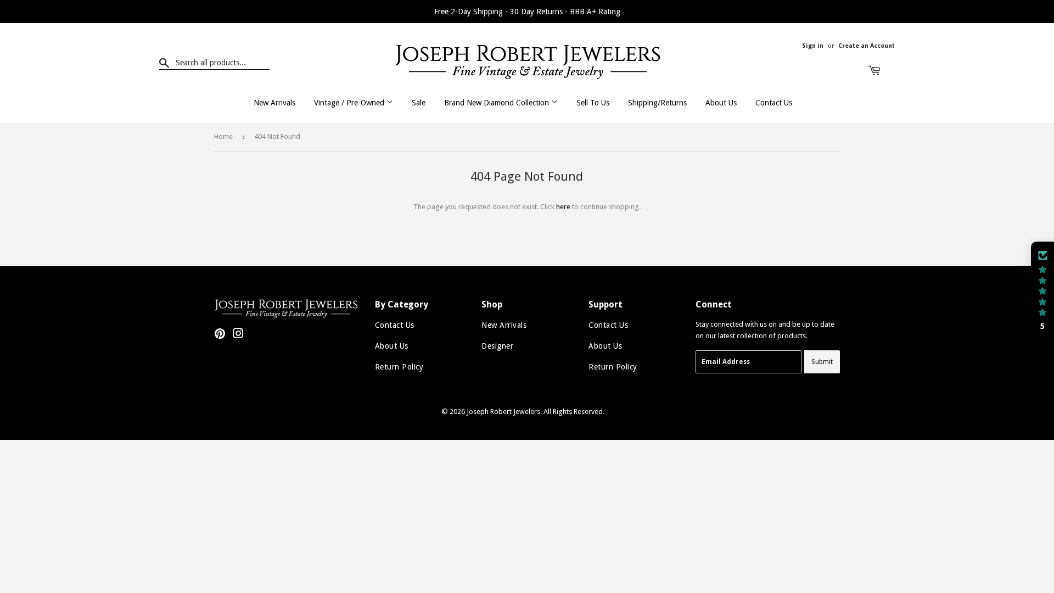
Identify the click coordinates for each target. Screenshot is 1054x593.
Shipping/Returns (657, 102)
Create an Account (866, 45)
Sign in (812, 45)
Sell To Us (592, 102)
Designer (497, 346)
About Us (721, 102)
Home (223, 136)
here (563, 207)
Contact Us (773, 102)
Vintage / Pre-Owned (350, 102)
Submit (822, 362)
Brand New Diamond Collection (497, 102)
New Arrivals (274, 102)
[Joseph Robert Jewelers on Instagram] (238, 335)
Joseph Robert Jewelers (503, 411)
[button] (1042, 290)
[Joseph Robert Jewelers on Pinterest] (220, 335)
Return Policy (399, 366)
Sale (418, 102)
